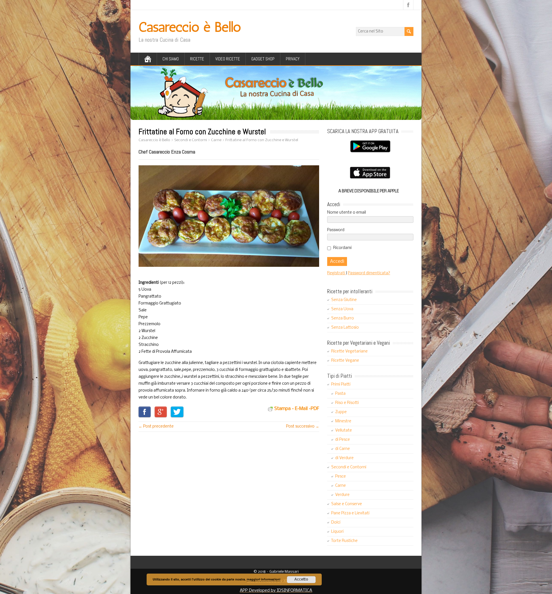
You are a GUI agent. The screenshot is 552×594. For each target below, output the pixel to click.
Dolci (335, 522)
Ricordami (342, 248)
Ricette (197, 59)
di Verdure (344, 458)
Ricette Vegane (345, 361)
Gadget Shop (263, 59)
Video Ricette (227, 59)
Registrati (336, 273)
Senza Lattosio (345, 327)
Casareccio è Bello (190, 27)
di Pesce (342, 440)
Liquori (337, 532)
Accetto (301, 579)
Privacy (293, 59)
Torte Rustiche (344, 541)
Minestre (343, 421)
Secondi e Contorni (348, 467)
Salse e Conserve (346, 504)
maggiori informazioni (263, 579)
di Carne (342, 449)
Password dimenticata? (369, 273)
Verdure (342, 495)
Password (335, 230)
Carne (340, 486)
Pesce (340, 476)
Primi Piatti (340, 384)
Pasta (340, 394)
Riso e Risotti (347, 403)
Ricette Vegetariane (349, 351)
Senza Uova (342, 309)
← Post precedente (156, 426)
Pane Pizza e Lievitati (350, 513)
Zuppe (341, 412)
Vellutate (343, 430)
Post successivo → (302, 426)
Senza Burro (342, 318)
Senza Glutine (344, 300)
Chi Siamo (170, 59)
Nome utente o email (346, 212)
